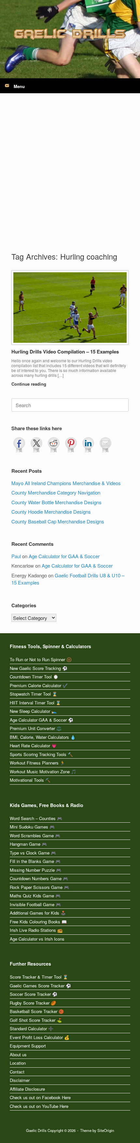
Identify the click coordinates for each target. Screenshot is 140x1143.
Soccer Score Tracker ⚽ (33, 994)
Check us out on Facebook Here (40, 1097)
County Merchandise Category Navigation (55, 492)
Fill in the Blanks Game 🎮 (35, 861)
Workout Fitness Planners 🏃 (37, 763)
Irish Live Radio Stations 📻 (36, 930)
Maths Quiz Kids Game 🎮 (35, 896)
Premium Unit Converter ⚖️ (36, 728)
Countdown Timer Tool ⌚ (34, 677)
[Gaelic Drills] (70, 34)
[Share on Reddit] (54, 445)
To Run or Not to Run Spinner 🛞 (41, 659)
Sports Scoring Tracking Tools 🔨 (41, 754)
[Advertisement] (70, 178)
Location (18, 1063)
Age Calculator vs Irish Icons (37, 939)
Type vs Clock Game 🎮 (33, 853)
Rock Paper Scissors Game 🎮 (39, 887)
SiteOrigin (105, 1130)
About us (18, 1054)
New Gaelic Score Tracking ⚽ (38, 668)
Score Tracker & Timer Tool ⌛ (39, 977)
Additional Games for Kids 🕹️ (38, 913)
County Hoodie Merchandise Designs (51, 511)
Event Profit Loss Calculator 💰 (39, 1037)
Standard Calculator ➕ (31, 1028)
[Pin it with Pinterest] (71, 445)
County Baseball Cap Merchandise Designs (57, 521)
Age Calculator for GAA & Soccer (64, 556)
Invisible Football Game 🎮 (35, 904)
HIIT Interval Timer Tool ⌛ (35, 703)
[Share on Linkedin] (88, 445)
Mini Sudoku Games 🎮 (32, 827)
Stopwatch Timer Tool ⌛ (33, 694)
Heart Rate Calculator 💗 (33, 745)
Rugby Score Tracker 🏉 (33, 1003)
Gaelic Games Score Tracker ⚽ (40, 985)
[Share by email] (105, 445)
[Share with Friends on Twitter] (36, 445)
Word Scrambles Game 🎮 (35, 835)
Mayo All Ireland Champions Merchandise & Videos (66, 483)
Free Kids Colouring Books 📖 (38, 921)
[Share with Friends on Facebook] (19, 445)
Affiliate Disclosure (27, 1089)
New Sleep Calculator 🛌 (33, 711)
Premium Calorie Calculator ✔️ (39, 685)
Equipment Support (28, 1046)
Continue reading (29, 384)
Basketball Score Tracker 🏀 (37, 1011)
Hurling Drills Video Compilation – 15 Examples (65, 351)
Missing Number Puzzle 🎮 (35, 870)
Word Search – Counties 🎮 (36, 818)
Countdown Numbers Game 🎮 (39, 878)
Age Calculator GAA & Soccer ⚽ (41, 720)
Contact (17, 1072)
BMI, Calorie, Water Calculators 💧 (43, 737)
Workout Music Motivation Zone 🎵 (43, 771)
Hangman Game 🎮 (28, 844)
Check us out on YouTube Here (39, 1106)
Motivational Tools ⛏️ (30, 780)
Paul (16, 556)
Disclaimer (20, 1080)
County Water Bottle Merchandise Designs (56, 502)
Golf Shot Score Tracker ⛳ (36, 1020)
